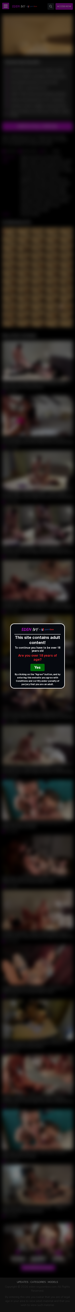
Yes (37, 668)
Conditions (22, 681)
